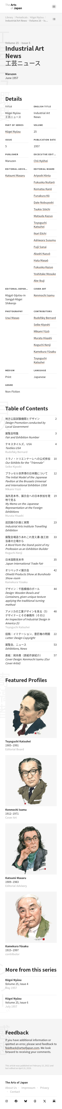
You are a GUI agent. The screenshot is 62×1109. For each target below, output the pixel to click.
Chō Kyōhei (41, 161)
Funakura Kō (42, 196)
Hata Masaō (41, 260)
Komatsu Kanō (43, 189)
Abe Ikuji (39, 281)
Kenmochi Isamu (44, 295)
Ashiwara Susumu (45, 240)
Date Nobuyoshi (44, 202)
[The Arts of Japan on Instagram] (7, 1102)
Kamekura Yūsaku (45, 351)
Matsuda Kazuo (43, 216)
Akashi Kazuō (42, 254)
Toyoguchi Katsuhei (40, 225)
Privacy (44, 1088)
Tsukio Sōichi (42, 209)
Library (9, 17)
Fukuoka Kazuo (43, 267)
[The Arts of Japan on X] (45, 1102)
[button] (54, 6)
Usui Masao (12, 318)
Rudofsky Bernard (45, 318)
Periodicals (22, 17)
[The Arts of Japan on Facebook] (17, 1102)
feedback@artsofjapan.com (22, 1048)
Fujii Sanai (40, 247)
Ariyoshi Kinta (42, 175)
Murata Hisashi (43, 338)
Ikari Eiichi (40, 233)
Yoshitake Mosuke (45, 274)
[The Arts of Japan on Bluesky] (26, 1102)
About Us (11, 1088)
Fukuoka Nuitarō (44, 182)
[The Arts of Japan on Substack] (55, 1102)
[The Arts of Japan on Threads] (36, 1102)
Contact (15, 1092)
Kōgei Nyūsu (37, 17)
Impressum (28, 1088)
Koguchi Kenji (42, 345)
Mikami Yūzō (41, 331)
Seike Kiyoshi (42, 324)
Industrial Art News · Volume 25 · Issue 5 (27, 20)
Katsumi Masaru (15, 175)
